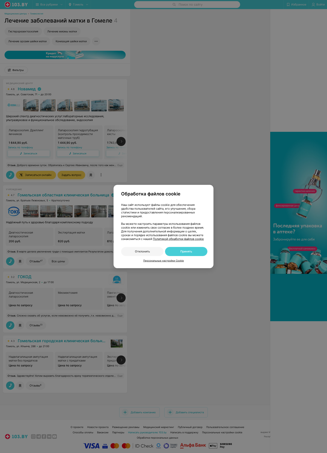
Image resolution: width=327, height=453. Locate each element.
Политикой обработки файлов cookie (178, 239)
